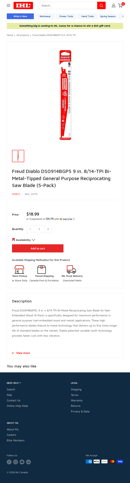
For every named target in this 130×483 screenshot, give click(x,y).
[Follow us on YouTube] (22, 461)
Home (10, 35)
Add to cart (38, 248)
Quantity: (18, 228)
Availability (23, 239)
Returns (75, 405)
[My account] (113, 5)
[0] (120, 5)
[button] (72, 219)
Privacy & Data (80, 411)
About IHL (13, 429)
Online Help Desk (17, 405)
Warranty (77, 400)
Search (11, 389)
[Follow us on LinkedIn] (28, 461)
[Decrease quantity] (30, 229)
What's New (20, 16)
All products (22, 35)
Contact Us (13, 400)
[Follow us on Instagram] (15, 461)
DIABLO (16, 193)
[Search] (101, 5)
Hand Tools (88, 16)
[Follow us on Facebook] (9, 461)
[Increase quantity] (48, 229)
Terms (74, 394)
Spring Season (108, 16)
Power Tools (66, 16)
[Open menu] (8, 5)
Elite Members (15, 440)
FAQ (9, 394)
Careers (11, 434)
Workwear (45, 16)
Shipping (76, 389)
